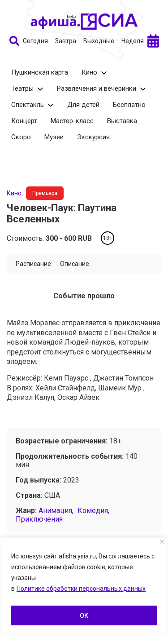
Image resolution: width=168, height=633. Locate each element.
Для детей (83, 105)
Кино (89, 72)
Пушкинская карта (39, 72)
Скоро (21, 137)
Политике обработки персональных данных (81, 588)
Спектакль (27, 105)
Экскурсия (93, 137)
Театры (22, 88)
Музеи (54, 137)
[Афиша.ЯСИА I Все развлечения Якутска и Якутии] (84, 21)
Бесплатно (129, 105)
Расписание (33, 263)
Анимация (55, 510)
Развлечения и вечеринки (96, 88)
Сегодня (35, 40)
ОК (84, 615)
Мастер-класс (72, 121)
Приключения (39, 519)
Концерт (24, 121)
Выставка (122, 121)
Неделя (132, 40)
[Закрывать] (162, 542)
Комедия (93, 510)
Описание (74, 263)
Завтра (65, 40)
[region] (84, 585)
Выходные (98, 40)
